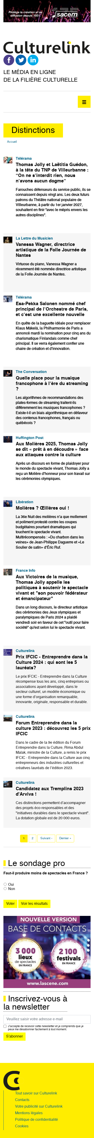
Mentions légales (29, 1113)
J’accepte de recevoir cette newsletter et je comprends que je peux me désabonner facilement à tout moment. (46, 1028)
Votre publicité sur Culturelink (39, 1107)
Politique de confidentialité (36, 1120)
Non (11, 889)
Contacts (22, 1100)
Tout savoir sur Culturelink (36, 1093)
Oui (11, 885)
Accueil (12, 141)
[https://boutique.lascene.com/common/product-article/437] (47, 952)
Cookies (22, 1126)
